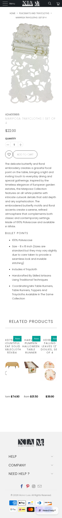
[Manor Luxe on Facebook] (21, 486)
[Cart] (58, 4)
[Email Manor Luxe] (39, 486)
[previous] (6, 373)
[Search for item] (51, 3)
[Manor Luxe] (31, 3)
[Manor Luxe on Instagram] (34, 486)
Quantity (10, 138)
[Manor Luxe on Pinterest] (27, 486)
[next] (54, 373)
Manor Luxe (25, 495)
